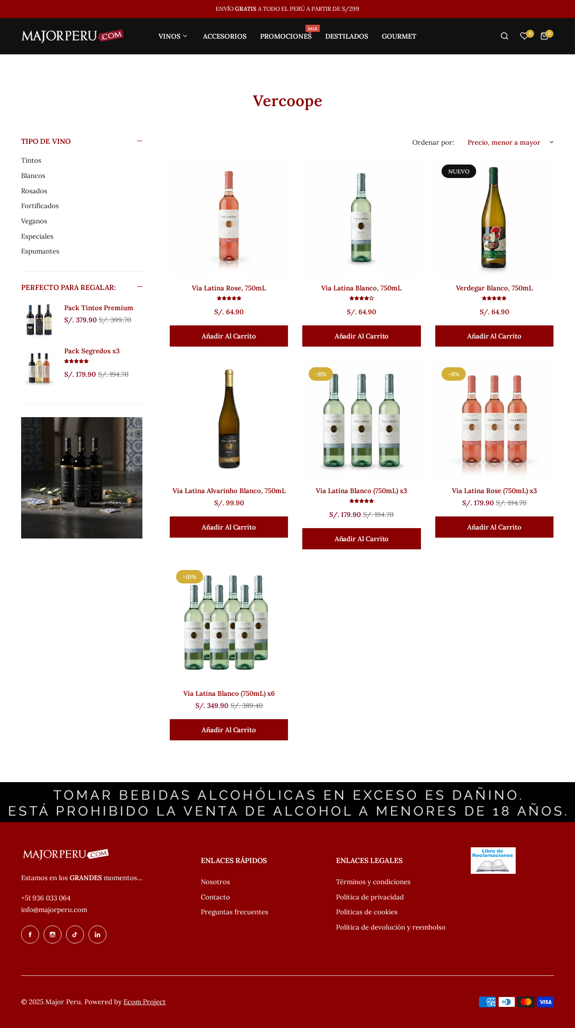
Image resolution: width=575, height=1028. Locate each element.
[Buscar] (504, 36)
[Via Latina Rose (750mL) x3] (494, 420)
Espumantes (40, 251)
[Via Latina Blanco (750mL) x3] (361, 420)
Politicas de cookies (367, 912)
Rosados (34, 191)
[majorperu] (72, 36)
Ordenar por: (433, 142)
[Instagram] (53, 934)
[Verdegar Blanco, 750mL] (494, 217)
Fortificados (40, 205)
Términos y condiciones (373, 881)
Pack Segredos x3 (91, 351)
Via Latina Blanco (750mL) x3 (361, 490)
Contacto (215, 897)
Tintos (31, 160)
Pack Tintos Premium (98, 307)
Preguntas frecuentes (234, 912)
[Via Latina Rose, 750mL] (228, 217)
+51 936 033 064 (46, 898)
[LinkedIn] (97, 934)
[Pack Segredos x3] (39, 368)
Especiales (37, 236)
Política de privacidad (370, 897)
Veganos (34, 221)
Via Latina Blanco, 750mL (361, 288)
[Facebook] (30, 934)
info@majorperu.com (54, 909)
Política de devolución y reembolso (391, 927)
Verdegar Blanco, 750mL (494, 288)
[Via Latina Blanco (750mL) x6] (228, 622)
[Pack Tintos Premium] (39, 319)
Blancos (33, 175)
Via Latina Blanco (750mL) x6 (229, 693)
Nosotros (215, 881)
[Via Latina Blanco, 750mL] (361, 217)
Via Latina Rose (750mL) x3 (494, 490)
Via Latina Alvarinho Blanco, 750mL (229, 490)
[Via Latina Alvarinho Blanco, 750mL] (228, 420)
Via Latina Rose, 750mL (229, 288)
